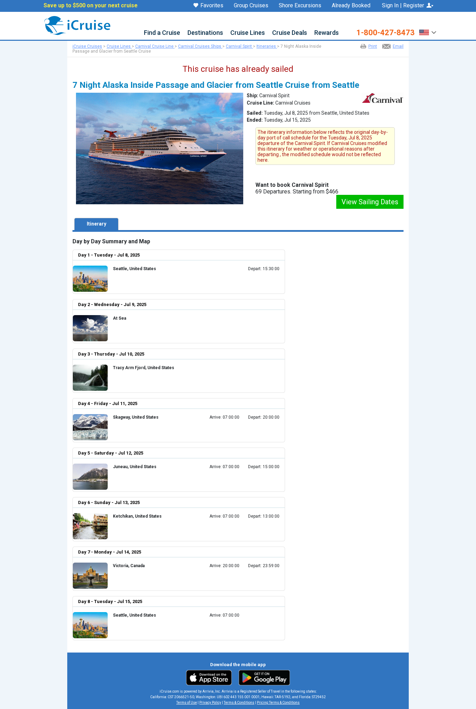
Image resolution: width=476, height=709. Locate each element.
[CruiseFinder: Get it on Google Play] (262, 677)
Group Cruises (251, 5)
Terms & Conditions (239, 702)
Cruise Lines (247, 33)
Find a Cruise (162, 33)
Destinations (205, 33)
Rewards (326, 33)
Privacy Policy (210, 702)
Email (398, 46)
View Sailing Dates (369, 202)
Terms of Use (186, 702)
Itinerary (96, 224)
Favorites (211, 6)
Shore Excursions (300, 5)
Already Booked (351, 5)
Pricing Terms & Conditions (278, 702)
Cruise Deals (289, 33)
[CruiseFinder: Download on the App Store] (210, 677)
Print (372, 46)
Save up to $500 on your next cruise (91, 5)
